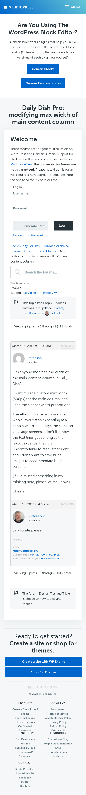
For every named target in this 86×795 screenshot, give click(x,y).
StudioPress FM (25, 773)
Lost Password (34, 235)
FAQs (58, 747)
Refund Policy (58, 726)
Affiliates (58, 756)
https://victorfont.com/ (25, 550)
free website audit (50, 558)
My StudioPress (21, 164)
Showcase (25, 730)
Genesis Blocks (43, 69)
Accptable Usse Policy (58, 717)
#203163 (67, 346)
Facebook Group (25, 747)
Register (18, 235)
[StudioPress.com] (19, 7)
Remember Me (33, 226)
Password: (21, 208)
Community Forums (25, 246)
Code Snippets (58, 751)
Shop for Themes (44, 672)
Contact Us (58, 730)
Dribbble (25, 785)
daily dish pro (32, 293)
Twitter (25, 781)
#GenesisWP (25, 751)
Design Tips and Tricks (40, 251)
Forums (47, 246)
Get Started (25, 726)
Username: (21, 193)
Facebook (25, 777)
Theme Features (25, 722)
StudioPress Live (25, 769)
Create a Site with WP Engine (25, 711)
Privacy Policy (58, 722)
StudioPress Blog (58, 739)
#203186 (67, 504)
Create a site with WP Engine (43, 661)
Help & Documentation (58, 743)
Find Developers (25, 739)
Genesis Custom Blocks (43, 83)
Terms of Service (58, 713)
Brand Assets (58, 709)
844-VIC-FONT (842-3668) (45, 554)
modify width (52, 293)
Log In (63, 225)
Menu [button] (75, 7)
